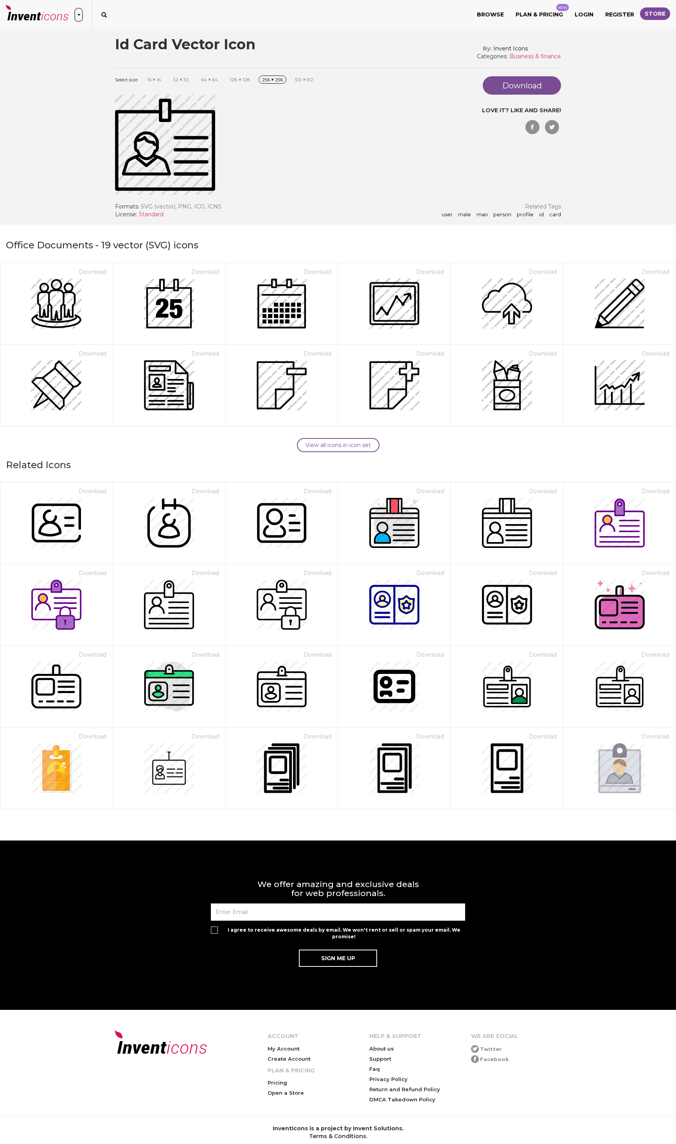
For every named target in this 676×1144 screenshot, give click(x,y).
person (502, 214)
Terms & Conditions (337, 1136)
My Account (284, 1048)
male (464, 214)
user (447, 214)
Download (92, 271)
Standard (151, 214)
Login (584, 14)
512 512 (304, 80)
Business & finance (535, 56)
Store (655, 13)
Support (380, 1059)
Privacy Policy (388, 1079)
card (555, 214)
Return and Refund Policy (404, 1089)
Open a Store (286, 1093)
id (541, 214)
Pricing (277, 1082)
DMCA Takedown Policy (402, 1099)
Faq (374, 1069)
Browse (490, 14)
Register (619, 14)
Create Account (289, 1059)
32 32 (181, 80)
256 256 (272, 80)
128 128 (240, 80)
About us (381, 1048)
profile (525, 214)
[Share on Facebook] (532, 127)
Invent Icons (510, 48)
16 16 (154, 80)
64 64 (209, 80)
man (482, 214)
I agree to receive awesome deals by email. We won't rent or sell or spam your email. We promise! (344, 933)
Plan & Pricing (541, 11)
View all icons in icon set (338, 445)
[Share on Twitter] (552, 127)
